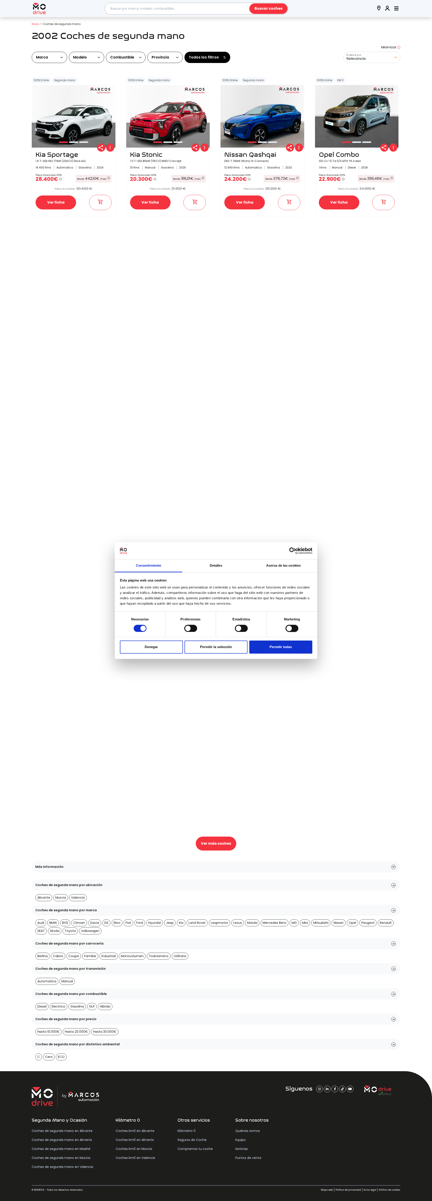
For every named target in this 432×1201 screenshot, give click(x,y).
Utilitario (180, 956)
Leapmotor (219, 922)
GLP (92, 1006)
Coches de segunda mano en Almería (62, 1140)
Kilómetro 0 (187, 1131)
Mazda (252, 922)
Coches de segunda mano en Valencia (62, 1167)
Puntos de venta (248, 1158)
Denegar (151, 647)
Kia (181, 922)
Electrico (58, 1006)
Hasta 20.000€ (76, 1031)
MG (294, 922)
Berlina (42, 956)
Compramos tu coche (195, 1149)
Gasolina (77, 1006)
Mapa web (327, 1190)
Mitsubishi (320, 922)
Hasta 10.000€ (48, 1031)
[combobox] (196, 9)
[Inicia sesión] (387, 8)
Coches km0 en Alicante (135, 1131)
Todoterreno (159, 956)
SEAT (41, 931)
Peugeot (368, 922)
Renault (386, 922)
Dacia (94, 922)
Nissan (339, 922)
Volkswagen (90, 931)
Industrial (108, 956)
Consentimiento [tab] (148, 566)
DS (106, 922)
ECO (61, 1057)
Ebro (117, 922)
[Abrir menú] (396, 8)
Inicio (35, 24)
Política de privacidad (348, 1190)
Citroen (79, 922)
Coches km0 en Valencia (135, 1158)
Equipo (240, 1140)
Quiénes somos (247, 1131)
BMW (53, 922)
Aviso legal (370, 1190)
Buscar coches (268, 8)
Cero (49, 1057)
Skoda (54, 931)
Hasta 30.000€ (104, 1031)
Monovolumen (132, 956)
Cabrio (58, 956)
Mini (305, 922)
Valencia (78, 897)
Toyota (70, 931)
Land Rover (197, 922)
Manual (67, 981)
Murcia (60, 897)
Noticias (241, 1149)
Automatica (46, 981)
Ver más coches (216, 843)
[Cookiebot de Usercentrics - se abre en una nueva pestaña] (292, 550)
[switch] (190, 628)
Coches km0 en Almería (135, 1140)
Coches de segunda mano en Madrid (61, 1149)
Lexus (237, 922)
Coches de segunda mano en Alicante (62, 1131)
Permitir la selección (216, 647)
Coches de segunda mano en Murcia (61, 1158)
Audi (40, 922)
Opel (352, 922)
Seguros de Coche (192, 1140)
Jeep (170, 922)
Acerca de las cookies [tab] (283, 566)
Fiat (128, 922)
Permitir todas (281, 647)
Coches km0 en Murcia (134, 1149)
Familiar (90, 956)
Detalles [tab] (216, 566)
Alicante (43, 897)
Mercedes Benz (274, 922)
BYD (65, 922)
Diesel (42, 1006)
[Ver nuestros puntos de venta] (378, 8)
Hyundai (154, 922)
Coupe (73, 956)
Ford (139, 922)
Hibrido (105, 1006)
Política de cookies (389, 1190)
